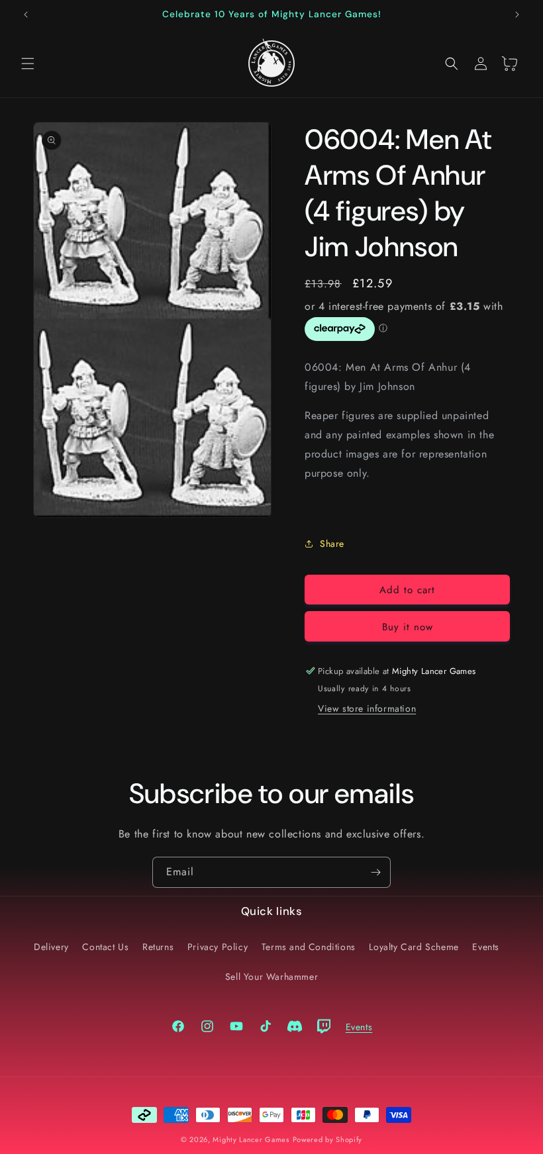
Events (485, 946)
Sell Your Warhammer (271, 976)
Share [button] (332, 543)
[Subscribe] (375, 872)
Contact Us (105, 946)
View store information (367, 708)
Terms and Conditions (309, 946)
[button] (27, 63)
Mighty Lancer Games (251, 1139)
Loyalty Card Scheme (413, 946)
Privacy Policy (217, 946)
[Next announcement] (517, 14)
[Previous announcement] (25, 14)
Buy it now (407, 627)
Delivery (51, 946)
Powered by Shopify (328, 1139)
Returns (157, 946)
